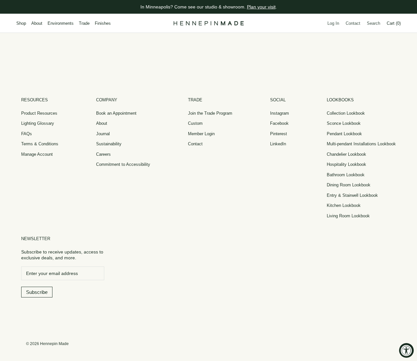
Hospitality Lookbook (346, 164)
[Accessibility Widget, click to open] (406, 350)
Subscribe (37, 292)
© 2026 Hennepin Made (47, 343)
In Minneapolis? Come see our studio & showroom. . (208, 6)
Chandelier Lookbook (346, 154)
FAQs (26, 133)
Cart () (394, 23)
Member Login (201, 133)
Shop (21, 23)
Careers (103, 154)
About (36, 23)
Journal (103, 133)
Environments (61, 23)
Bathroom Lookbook (346, 174)
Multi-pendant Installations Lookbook (361, 143)
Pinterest (278, 133)
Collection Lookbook (346, 113)
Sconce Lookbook (344, 123)
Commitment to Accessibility (123, 164)
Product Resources (39, 113)
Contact (353, 23)
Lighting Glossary (37, 123)
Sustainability (109, 143)
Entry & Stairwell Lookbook (352, 195)
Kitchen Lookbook (344, 205)
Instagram (279, 113)
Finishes (103, 23)
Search (373, 23)
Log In (333, 23)
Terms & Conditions (39, 143)
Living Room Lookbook (348, 215)
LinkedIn (278, 143)
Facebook (279, 123)
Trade (84, 23)
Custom (195, 123)
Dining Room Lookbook (348, 184)
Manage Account (37, 154)
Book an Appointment (116, 113)
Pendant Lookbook (344, 133)
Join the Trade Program (210, 113)
